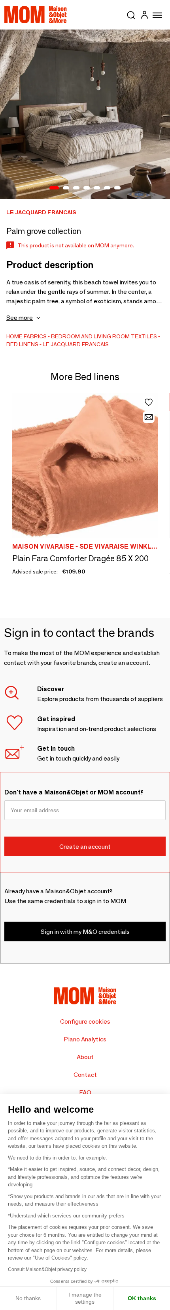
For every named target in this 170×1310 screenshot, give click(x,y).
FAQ (85, 1092)
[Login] (144, 16)
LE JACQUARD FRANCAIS (76, 344)
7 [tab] (117, 188)
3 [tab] (76, 188)
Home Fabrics (26, 336)
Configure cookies (85, 1021)
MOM (35, 14)
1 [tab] (54, 188)
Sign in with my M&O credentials (85, 931)
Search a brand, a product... (131, 13)
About (85, 1057)
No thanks (28, 1298)
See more (19, 317)
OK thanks (142, 1298)
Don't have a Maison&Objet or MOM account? (74, 792)
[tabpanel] (85, 114)
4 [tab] (86, 188)
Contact (85, 1074)
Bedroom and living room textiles (104, 336)
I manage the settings (85, 1298)
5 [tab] (97, 188)
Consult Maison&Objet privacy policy (47, 1269)
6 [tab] (107, 188)
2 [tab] (66, 188)
